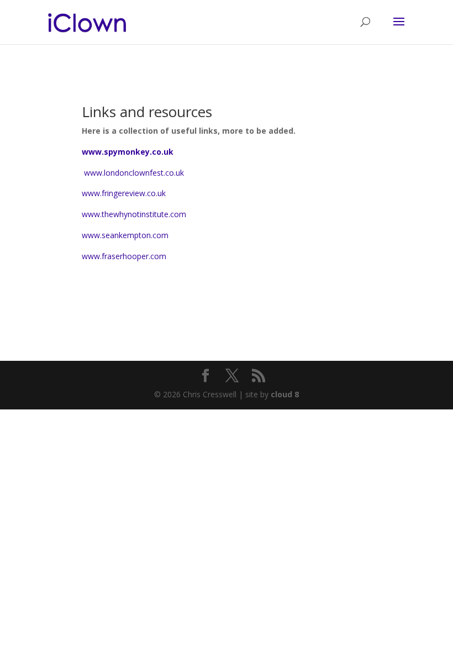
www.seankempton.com (125, 235)
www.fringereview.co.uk (124, 193)
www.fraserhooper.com (124, 256)
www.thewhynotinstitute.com (134, 214)
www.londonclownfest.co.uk (133, 172)
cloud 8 (285, 394)
